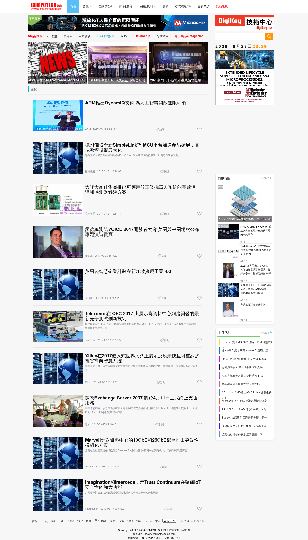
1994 (139, 521)
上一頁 (44, 521)
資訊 (86, 6)
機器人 (68, 36)
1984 (53, 521)
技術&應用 (146, 6)
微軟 (87, 424)
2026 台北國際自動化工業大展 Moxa (244, 359)
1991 (112, 521)
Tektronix (90, 340)
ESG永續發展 (106, 36)
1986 (71, 521)
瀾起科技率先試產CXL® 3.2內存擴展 (244, 426)
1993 (130, 521)
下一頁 (148, 521)
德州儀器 (90, 171)
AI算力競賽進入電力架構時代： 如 (242, 375)
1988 (89, 521)
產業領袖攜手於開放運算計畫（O (242, 434)
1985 (62, 521)
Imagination (91, 508)
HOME (265, 178)
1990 (104, 521)
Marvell (89, 466)
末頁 (157, 521)
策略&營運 (105, 6)
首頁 (73, 6)
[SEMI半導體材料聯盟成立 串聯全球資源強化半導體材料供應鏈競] (117, 63)
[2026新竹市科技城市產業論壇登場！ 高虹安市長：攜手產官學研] (178, 63)
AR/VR (125, 36)
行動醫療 (162, 36)
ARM (88, 129)
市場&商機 (125, 6)
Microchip (143, 36)
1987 (80, 521)
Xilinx (88, 382)
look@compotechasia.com (160, 534)
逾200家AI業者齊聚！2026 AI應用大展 (245, 350)
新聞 (34, 89)
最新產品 (203, 6)
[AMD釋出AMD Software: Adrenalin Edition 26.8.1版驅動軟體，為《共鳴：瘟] (57, 63)
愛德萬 (89, 255)
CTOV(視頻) (183, 6)
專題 (165, 6)
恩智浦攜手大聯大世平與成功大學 (242, 367)
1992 (121, 521)
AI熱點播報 (35, 36)
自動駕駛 (85, 36)
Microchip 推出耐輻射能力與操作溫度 (244, 401)
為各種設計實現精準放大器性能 (241, 384)
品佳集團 (90, 213)
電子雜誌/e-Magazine (189, 36)
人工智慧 (51, 36)
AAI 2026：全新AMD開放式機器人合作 (245, 409)
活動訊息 (222, 6)
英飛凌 (89, 297)
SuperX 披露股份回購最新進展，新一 (244, 417)
